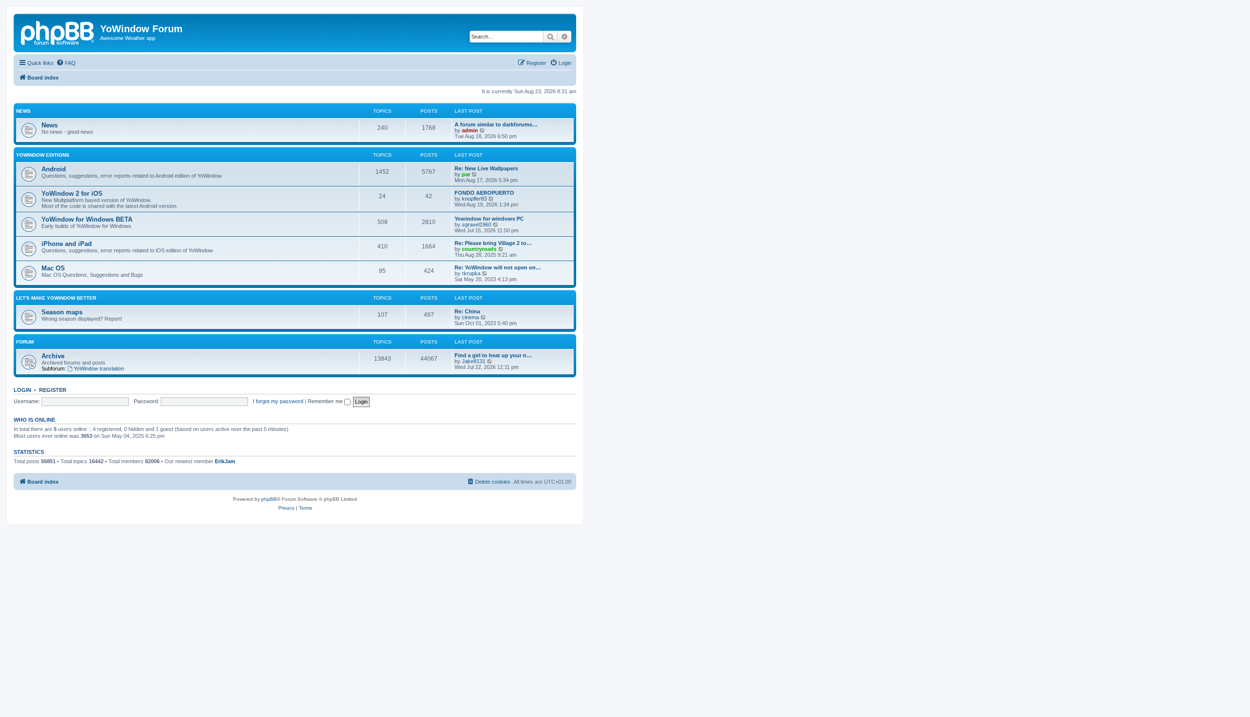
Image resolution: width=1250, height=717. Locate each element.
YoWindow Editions (42, 155)
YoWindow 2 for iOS (72, 193)
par (466, 174)
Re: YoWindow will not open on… (498, 267)
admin (470, 130)
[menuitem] (66, 63)
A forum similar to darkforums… (496, 124)
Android (54, 169)
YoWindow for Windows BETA (87, 219)
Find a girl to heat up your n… (493, 355)
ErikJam (225, 461)
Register (52, 390)
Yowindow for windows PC (489, 219)
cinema (470, 317)
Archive (53, 356)
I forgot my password (278, 401)
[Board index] (58, 31)
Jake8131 (473, 361)
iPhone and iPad (67, 243)
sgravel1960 (476, 224)
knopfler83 (474, 199)
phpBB (269, 499)
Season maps (62, 312)
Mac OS (53, 268)
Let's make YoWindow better (56, 298)
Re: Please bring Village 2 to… (493, 243)
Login (22, 390)
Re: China (467, 311)
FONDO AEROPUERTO (484, 193)
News (23, 111)
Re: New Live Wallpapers (486, 168)
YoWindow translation (99, 368)
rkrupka (471, 273)
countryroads (479, 249)
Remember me (326, 401)
